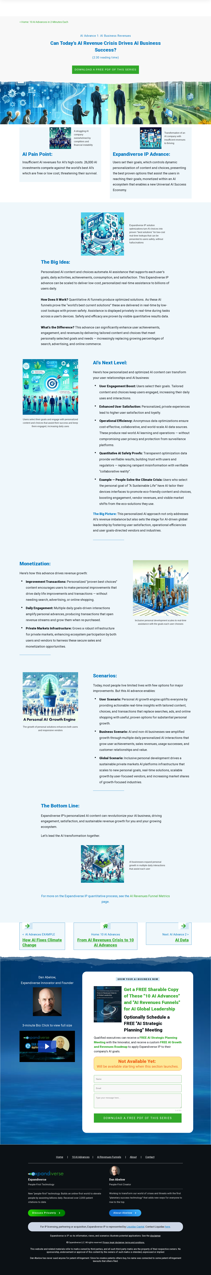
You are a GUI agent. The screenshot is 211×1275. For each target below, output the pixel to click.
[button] (47, 1046)
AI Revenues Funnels (109, 1157)
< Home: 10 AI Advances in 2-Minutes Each (44, 21)
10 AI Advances (81, 1157)
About (133, 1157)
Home (59, 1157)
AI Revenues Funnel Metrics (150, 896)
